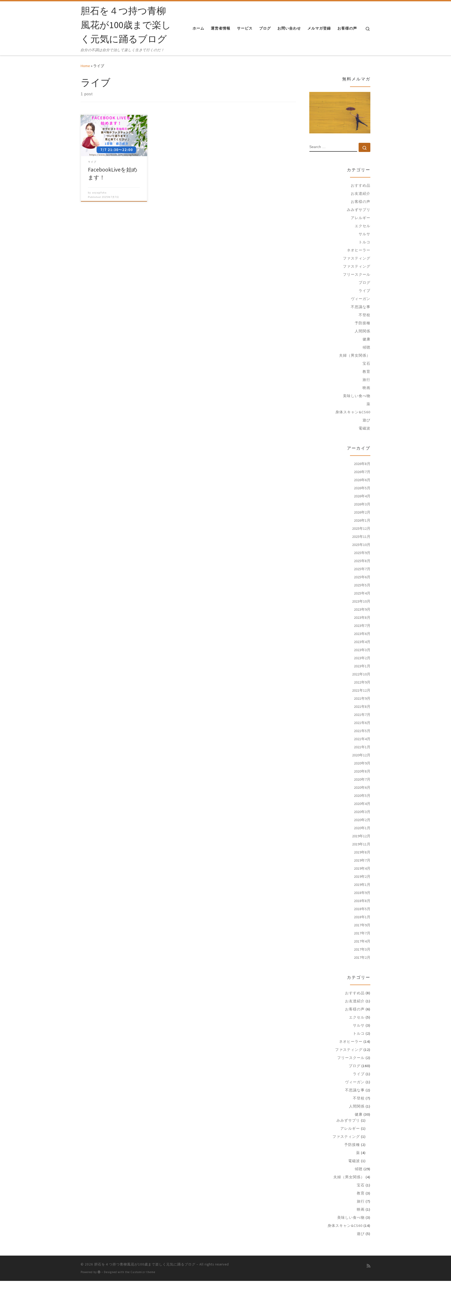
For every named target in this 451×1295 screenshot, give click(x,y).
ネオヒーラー (358, 250)
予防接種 (362, 323)
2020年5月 (362, 795)
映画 (366, 387)
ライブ (364, 290)
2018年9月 (362, 892)
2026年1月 (362, 520)
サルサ (364, 234)
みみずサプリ (358, 209)
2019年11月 (361, 844)
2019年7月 (362, 860)
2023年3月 (362, 650)
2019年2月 (362, 876)
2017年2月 (362, 957)
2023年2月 (362, 658)
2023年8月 (362, 617)
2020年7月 (362, 779)
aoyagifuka (99, 192)
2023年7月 (362, 625)
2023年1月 (362, 666)
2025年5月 (362, 585)
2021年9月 (362, 698)
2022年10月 (361, 674)
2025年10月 (361, 544)
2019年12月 (361, 836)
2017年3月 (362, 949)
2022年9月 (362, 682)
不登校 (364, 315)
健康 (366, 339)
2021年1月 (362, 747)
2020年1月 (362, 828)
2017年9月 (362, 925)
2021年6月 (362, 722)
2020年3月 (362, 811)
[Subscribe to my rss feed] (368, 1266)
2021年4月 (362, 739)
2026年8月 (362, 463)
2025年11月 (361, 536)
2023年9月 (362, 609)
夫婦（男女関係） (354, 355)
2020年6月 (362, 787)
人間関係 (362, 331)
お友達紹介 (360, 193)
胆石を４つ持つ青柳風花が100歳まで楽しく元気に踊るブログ (144, 1264)
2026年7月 (362, 471)
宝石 (366, 363)
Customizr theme (142, 1272)
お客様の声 (360, 201)
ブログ (364, 282)
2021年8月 (362, 706)
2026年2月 (362, 512)
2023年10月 (361, 601)
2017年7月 (362, 933)
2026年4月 (362, 496)
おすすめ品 (360, 185)
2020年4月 (362, 803)
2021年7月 (362, 714)
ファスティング (356, 258)
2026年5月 (362, 488)
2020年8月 (362, 771)
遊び (366, 420)
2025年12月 (361, 528)
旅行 (366, 379)
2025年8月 (362, 560)
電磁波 (364, 428)
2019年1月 (362, 884)
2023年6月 (362, 633)
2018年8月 (362, 900)
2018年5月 (362, 909)
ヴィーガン (360, 298)
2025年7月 (362, 569)
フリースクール (356, 274)
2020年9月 (362, 763)
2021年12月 (361, 690)
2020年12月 (361, 755)
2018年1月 (362, 917)
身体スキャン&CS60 (352, 412)
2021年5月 (362, 730)
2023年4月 (362, 641)
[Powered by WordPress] (99, 1271)
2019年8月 (362, 852)
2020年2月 (362, 819)
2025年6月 (362, 577)
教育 (366, 371)
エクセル (362, 225)
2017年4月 (362, 941)
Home (85, 65)
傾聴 (366, 347)
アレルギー (360, 217)
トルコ (364, 242)
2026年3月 (362, 504)
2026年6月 (362, 480)
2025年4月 (362, 593)
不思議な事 (360, 306)
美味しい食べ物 (356, 395)
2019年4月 (362, 868)
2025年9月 (362, 552)
